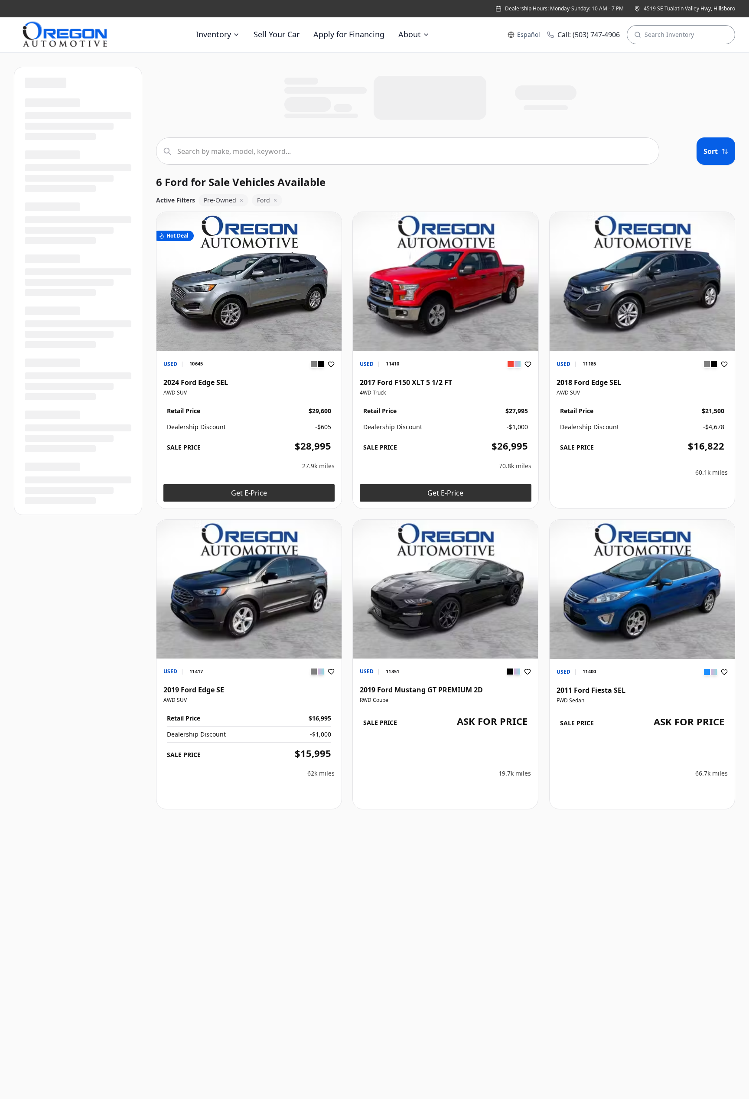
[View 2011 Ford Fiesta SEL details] (642, 589)
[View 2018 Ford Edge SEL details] (642, 281)
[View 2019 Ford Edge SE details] (249, 589)
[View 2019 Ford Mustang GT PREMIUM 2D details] (445, 589)
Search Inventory (669, 34)
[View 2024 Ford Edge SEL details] (249, 281)
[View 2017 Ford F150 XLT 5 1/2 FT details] (445, 281)
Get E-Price (249, 493)
